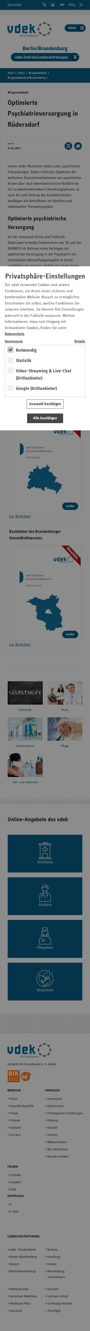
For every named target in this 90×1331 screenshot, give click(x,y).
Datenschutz (14, 334)
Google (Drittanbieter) (36, 388)
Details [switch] (79, 341)
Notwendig (26, 350)
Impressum (14, 341)
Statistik (23, 360)
